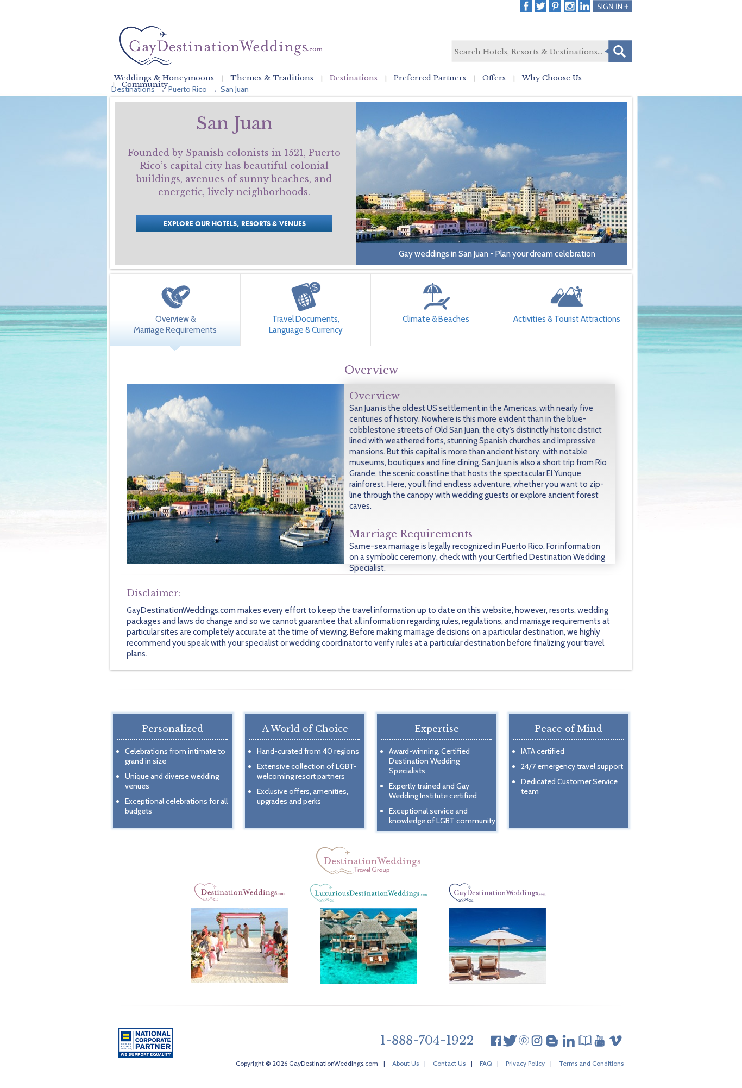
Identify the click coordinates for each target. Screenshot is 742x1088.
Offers (494, 78)
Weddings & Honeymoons (164, 78)
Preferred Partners (430, 78)
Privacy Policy (525, 1063)
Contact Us (449, 1063)
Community (145, 85)
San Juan (235, 89)
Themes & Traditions (271, 78)
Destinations (354, 78)
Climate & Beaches (436, 319)
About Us (405, 1063)
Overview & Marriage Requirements (175, 324)
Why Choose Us (552, 78)
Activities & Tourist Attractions (566, 319)
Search (618, 51)
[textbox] (541, 51)
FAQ (486, 1063)
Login (612, 6)
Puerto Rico (187, 89)
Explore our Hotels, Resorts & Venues (235, 223)
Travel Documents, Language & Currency (306, 324)
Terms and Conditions (591, 1063)
